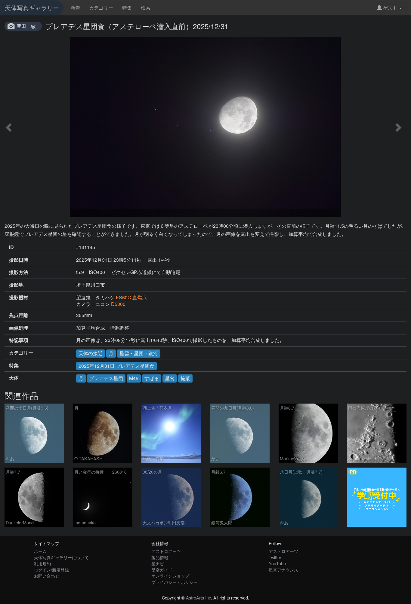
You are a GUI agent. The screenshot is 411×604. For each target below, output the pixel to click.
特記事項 (18, 340)
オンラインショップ (170, 575)
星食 (170, 378)
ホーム (40, 551)
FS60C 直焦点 (131, 297)
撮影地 (16, 285)
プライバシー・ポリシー (174, 582)
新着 (75, 7)
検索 (145, 7)
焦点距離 (18, 315)
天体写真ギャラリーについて (61, 557)
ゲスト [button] (390, 7)
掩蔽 (185, 378)
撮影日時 (18, 260)
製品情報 (159, 557)
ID (11, 247)
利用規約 (42, 563)
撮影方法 (18, 272)
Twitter (275, 557)
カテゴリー (101, 7)
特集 (127, 7)
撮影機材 (18, 297)
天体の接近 (91, 353)
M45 (133, 378)
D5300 (118, 303)
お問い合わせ (46, 575)
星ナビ (157, 563)
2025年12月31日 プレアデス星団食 (116, 365)
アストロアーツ (166, 551)
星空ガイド (161, 569)
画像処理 (18, 328)
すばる (151, 378)
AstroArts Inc (198, 597)
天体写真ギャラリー (32, 7)
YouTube (277, 563)
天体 (14, 377)
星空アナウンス (283, 569)
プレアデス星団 (106, 378)
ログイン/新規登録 (51, 569)
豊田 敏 (26, 26)
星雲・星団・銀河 (138, 353)
